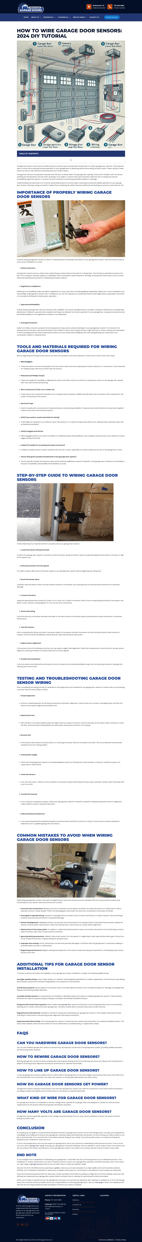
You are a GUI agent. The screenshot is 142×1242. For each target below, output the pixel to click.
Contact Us (94, 17)
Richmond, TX (98, 5)
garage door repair (37, 1146)
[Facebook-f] (17, 1224)
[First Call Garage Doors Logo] (30, 6)
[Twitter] (22, 1224)
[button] (122, 153)
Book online (111, 17)
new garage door (64, 1004)
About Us (35, 17)
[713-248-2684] (110, 6)
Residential (48, 17)
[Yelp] (26, 1224)
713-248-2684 (119, 5)
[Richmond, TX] (89, 6)
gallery (57, 1168)
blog (91, 1174)
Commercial (63, 17)
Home (26, 17)
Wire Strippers (26, 362)
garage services (37, 1164)
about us (117, 1182)
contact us (105, 1180)
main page (99, 1182)
